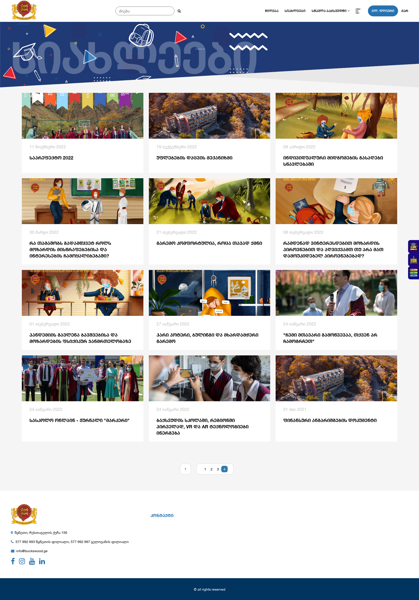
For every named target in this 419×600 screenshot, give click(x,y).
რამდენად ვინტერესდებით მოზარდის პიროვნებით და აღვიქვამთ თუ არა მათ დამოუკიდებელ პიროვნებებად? (333, 249)
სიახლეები (295, 11)
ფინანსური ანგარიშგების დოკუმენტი (330, 420)
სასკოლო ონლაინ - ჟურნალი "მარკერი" (79, 420)
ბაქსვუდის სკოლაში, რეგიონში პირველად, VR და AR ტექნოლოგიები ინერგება (202, 427)
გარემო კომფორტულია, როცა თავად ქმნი (209, 243)
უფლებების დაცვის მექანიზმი (194, 158)
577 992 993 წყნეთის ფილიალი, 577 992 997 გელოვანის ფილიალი (72, 541)
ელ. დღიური (383, 11)
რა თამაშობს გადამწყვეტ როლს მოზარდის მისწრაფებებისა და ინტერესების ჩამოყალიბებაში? (70, 249)
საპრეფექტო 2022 (51, 158)
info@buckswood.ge (32, 551)
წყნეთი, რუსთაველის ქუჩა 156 (41, 532)
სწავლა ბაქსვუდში (329, 11)
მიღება (271, 11)
